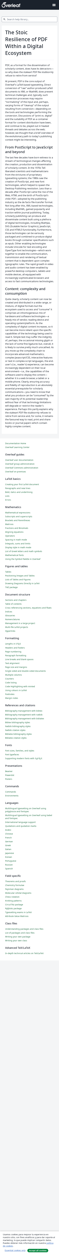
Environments (11, 795)
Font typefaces (12, 754)
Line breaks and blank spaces (19, 659)
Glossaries (10, 615)
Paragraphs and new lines (17, 488)
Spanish (9, 868)
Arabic (8, 829)
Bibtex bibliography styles (17, 722)
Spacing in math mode (16, 539)
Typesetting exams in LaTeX (18, 912)
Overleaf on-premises (15, 471)
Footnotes (9, 694)
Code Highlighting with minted (20, 686)
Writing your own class (16, 940)
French (8, 837)
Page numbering (13, 651)
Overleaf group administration (20, 463)
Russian (9, 864)
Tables (8, 571)
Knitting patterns (13, 900)
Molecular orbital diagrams (18, 893)
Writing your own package (17, 936)
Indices (8, 611)
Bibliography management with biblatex (24, 718)
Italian (8, 849)
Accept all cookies (38, 1250)
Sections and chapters (15, 600)
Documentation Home (15, 443)
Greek (8, 845)
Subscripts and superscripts (18, 516)
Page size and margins (16, 667)
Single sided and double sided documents (25, 671)
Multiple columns (13, 674)
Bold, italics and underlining (19, 492)
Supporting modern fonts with (23, 758)
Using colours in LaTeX (16, 690)
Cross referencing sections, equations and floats (28, 607)
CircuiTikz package (14, 904)
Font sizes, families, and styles (19, 750)
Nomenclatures (12, 619)
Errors (8, 499)
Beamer (9, 771)
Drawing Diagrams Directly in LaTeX (22, 583)
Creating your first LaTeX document (22, 484)
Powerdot (9, 775)
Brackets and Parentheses (17, 520)
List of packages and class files (20, 932)
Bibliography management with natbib (24, 714)
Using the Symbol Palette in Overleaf (22, 559)
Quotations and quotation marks (20, 826)
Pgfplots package (13, 908)
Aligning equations (14, 532)
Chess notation (12, 896)
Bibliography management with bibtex (23, 710)
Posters (8, 779)
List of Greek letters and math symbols (23, 551)
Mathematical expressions (17, 512)
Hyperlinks (10, 631)
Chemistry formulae (14, 885)
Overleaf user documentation (19, 460)
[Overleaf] (11, 5)
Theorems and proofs (15, 881)
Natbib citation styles (15, 730)
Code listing (11, 682)
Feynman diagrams (14, 889)
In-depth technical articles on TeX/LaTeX (24, 953)
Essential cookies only (15, 1250)
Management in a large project (20, 623)
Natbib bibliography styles (18, 726)
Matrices (9, 524)
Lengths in (13, 643)
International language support (20, 822)
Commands (10, 791)
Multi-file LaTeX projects (16, 627)
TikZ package (11, 587)
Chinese (9, 833)
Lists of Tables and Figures (18, 579)
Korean (8, 857)
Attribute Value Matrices (16, 916)
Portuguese (10, 860)
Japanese (9, 853)
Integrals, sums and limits (17, 543)
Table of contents (13, 603)
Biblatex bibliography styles (18, 734)
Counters (9, 678)
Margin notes (11, 698)
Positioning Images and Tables (20, 575)
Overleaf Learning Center (17, 447)
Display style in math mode (18, 547)
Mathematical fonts (14, 555)
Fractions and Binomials (16, 528)
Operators (10, 535)
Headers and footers (15, 647)
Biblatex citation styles (16, 737)
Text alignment (12, 663)
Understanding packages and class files (24, 929)
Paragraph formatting (15, 655)
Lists (7, 496)
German (9, 841)
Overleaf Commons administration (21, 467)
